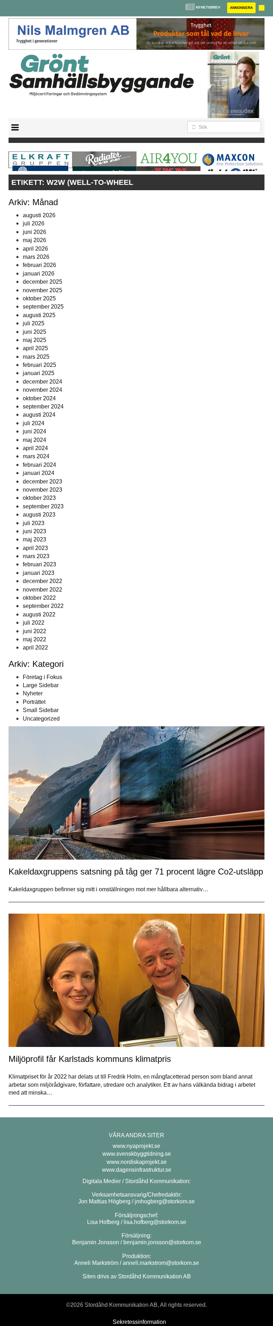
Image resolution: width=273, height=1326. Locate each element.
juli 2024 (33, 423)
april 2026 (35, 249)
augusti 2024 (39, 415)
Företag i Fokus (42, 677)
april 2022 (35, 648)
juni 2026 (34, 232)
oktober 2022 (39, 598)
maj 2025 (34, 340)
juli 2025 (33, 323)
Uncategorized (41, 719)
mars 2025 (36, 357)
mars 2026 (36, 257)
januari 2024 (38, 473)
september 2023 (43, 506)
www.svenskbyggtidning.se (136, 1154)
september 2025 (43, 307)
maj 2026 (34, 240)
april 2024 (35, 448)
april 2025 (35, 348)
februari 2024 (39, 465)
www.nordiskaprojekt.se (137, 1162)
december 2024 (42, 382)
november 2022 (42, 590)
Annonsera (241, 8)
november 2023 (42, 490)
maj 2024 (34, 440)
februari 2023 (39, 564)
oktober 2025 (39, 298)
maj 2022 (34, 639)
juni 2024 (34, 431)
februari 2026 (39, 265)
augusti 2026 (39, 215)
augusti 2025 (39, 315)
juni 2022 (34, 631)
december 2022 (42, 581)
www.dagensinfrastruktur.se (136, 1170)
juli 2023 (33, 523)
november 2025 (42, 290)
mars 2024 (36, 456)
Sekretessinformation (139, 1322)
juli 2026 (33, 223)
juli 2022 (33, 623)
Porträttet (34, 702)
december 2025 (42, 282)
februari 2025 (39, 365)
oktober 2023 (39, 498)
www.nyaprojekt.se (136, 1146)
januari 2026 (38, 274)
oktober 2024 (39, 398)
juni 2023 (34, 531)
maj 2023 (34, 539)
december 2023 (42, 481)
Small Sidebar (41, 710)
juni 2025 (34, 332)
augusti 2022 (39, 614)
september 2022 (43, 606)
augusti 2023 (39, 515)
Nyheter (33, 693)
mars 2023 (36, 556)
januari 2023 (38, 573)
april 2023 (35, 548)
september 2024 (43, 406)
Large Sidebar (41, 685)
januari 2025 (38, 373)
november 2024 (42, 390)
